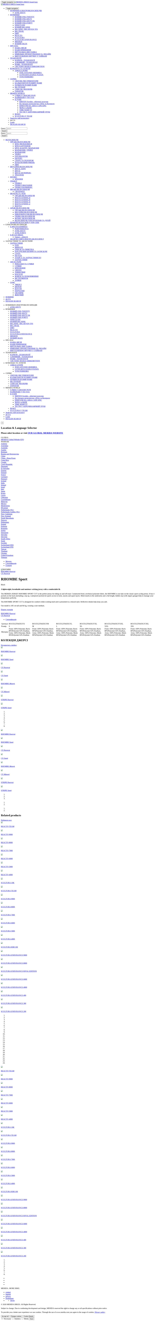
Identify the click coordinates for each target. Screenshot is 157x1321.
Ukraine (4, 553)
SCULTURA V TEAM (23, 116)
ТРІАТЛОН (19, 175)
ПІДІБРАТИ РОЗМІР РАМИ (26, 85)
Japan (3, 491)
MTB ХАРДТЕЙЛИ (22, 146)
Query (3, 128)
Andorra (4, 444)
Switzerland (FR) (7, 547)
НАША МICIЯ (20, 48)
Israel (3, 487)
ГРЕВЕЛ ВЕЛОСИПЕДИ (25, 216)
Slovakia (4, 535)
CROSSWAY (20, 191)
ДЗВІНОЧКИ (20, 272)
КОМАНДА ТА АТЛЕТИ (20, 69)
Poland (3, 524)
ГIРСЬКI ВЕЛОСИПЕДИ (25, 196)
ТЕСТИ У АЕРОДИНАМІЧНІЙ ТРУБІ (34, 112)
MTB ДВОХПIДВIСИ (23, 144)
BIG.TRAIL (19, 31)
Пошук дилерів (7, 610)
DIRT (17, 33)
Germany (4, 477)
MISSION (18, 42)
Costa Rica (5, 460)
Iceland (3, 481)
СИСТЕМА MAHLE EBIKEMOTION (29, 66)
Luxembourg (5, 500)
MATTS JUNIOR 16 (22, 202)
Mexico (3, 504)
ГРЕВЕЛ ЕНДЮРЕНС (24, 187)
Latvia (3, 495)
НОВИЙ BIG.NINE (22, 27)
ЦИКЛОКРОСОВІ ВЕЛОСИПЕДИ (29, 214)
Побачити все (6, 820)
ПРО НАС (14, 46)
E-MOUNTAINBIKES (18, 227)
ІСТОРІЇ (18, 100)
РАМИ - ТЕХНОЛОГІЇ (24, 64)
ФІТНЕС (13, 177)
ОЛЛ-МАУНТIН (21, 156)
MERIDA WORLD (17, 93)
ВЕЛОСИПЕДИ (12, 140)
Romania (4, 528)
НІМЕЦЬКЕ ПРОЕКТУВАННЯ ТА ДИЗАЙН (33, 54)
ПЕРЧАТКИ (19, 291)
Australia (4, 448)
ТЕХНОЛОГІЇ (15, 58)
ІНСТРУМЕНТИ (21, 278)
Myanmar (4, 508)
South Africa (5, 539)
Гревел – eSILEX (21, 237)
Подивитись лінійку (9, 645)
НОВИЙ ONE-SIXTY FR (25, 21)
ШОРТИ (18, 287)
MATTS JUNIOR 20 (22, 200)
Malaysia (4, 502)
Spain (3, 541)
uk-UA (8, 415)
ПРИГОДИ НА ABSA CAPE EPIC (32, 106)
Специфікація (11, 563)
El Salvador (5, 468)
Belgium (4, 452)
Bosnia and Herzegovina (10, 454)
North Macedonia (7, 518)
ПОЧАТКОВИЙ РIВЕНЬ (25, 163)
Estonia (3, 471)
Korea (3, 493)
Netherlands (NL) (7, 510)
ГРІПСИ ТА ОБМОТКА (24, 249)
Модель (8, 561)
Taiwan (3, 549)
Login (12, 122)
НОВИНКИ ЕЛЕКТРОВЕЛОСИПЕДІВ (26, 11)
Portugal (4, 526)
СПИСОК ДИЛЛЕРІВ (23, 89)
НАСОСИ (19, 274)
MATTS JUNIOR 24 (22, 198)
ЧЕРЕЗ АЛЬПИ (25, 108)
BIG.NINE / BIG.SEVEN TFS (26, 29)
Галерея (9, 565)
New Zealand (6, 516)
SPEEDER (19, 179)
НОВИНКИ (15, 15)
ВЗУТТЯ (18, 289)
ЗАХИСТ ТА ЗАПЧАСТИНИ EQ (28, 258)
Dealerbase (10, 1298)
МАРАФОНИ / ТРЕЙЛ (24, 150)
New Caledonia (6, 514)
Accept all (5, 1316)
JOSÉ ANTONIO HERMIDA (30, 73)
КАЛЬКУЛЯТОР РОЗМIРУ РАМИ (28, 83)
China (3, 456)
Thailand (4, 551)
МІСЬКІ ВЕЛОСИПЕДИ (20, 189)
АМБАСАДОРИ (21, 71)
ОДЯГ (12, 282)
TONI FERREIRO (26, 77)
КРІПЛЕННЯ (20, 268)
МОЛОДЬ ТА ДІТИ (18, 194)
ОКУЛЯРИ (19, 293)
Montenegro (5, 506)
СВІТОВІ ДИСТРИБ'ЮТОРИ (26, 81)
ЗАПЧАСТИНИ (16, 243)
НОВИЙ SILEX (21, 44)
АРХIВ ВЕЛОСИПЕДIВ (19, 208)
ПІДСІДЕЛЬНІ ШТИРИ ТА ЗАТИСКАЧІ (31, 251)
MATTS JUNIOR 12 (22, 204)
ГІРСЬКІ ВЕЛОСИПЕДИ (20, 142)
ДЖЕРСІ (18, 285)
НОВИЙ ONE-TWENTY (24, 17)
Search (4, 131)
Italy (2, 489)
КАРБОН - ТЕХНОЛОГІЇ (25, 60)
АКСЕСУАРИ (15, 262)
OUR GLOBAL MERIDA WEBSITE (45, 433)
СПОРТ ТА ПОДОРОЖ (24, 160)
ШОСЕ (17, 171)
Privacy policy (100, 1312)
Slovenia (4, 537)
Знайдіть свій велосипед (19, 118)
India (3, 483)
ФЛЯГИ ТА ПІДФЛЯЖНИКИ (27, 276)
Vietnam (4, 557)
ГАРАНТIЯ (19, 91)
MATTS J (18, 206)
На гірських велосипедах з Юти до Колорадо (36, 104)
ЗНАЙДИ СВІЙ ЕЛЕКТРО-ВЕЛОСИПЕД (27, 239)
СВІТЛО (18, 270)
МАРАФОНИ (20, 152)
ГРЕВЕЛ (13, 181)
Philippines (5, 522)
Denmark (4, 466)
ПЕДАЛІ (18, 256)
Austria (3, 450)
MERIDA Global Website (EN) (12, 440)
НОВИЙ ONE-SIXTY (23, 19)
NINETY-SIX (20, 25)
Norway (4, 520)
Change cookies (16, 1316)
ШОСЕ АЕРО (20, 169)
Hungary (4, 479)
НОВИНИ (10, 297)
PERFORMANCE (22, 229)
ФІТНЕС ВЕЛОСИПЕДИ (25, 218)
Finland (3, 473)
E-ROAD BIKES (16, 235)
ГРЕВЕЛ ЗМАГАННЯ (23, 185)
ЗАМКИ (18, 280)
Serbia (3, 531)
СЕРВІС (13, 79)
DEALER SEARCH (18, 124)
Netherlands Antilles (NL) (10, 512)
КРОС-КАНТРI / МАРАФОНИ (27, 148)
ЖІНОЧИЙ (19, 295)
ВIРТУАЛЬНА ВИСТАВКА (26, 52)
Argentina (4, 446)
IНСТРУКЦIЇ (20, 87)
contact (8, 1292)
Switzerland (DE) (7, 545)
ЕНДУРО (18, 158)
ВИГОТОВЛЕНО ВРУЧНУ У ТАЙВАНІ (31, 56)
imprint (8, 1294)
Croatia (3, 462)
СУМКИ (18, 266)
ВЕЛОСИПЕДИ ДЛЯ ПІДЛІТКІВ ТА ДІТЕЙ (32, 220)
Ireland (3, 485)
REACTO (18, 35)
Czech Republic (7, 464)
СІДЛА (17, 254)
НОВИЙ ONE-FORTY (24, 23)
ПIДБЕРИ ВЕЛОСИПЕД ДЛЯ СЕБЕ (24, 222)
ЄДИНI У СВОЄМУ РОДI (25, 95)
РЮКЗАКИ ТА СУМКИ (24, 264)
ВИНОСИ (19, 247)
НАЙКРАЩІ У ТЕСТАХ (24, 97)
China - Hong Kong (8, 458)
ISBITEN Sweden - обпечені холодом (33, 102)
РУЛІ (17, 245)
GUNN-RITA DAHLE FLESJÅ (31, 75)
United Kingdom (7, 555)
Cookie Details (28, 1316)
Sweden (4, 543)
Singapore (4, 533)
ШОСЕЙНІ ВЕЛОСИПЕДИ (21, 167)
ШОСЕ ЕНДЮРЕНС (23, 173)
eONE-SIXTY (20, 13)
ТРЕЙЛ (18, 154)
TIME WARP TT (25, 110)
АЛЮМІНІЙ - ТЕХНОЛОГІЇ (26, 62)
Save (31, 1319)
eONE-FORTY (20, 233)
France (3, 475)
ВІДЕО (17, 114)
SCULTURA (20, 37)
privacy (8, 1296)
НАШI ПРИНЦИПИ (23, 50)
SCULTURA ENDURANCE (26, 40)
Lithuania (4, 497)
